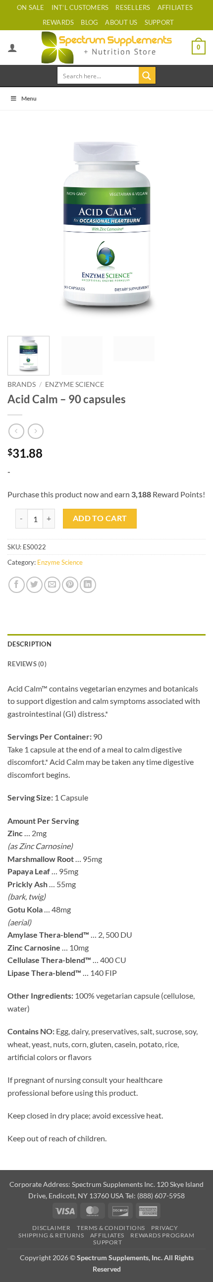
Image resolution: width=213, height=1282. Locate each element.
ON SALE (31, 7)
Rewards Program (162, 1235)
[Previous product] (35, 431)
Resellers (132, 7)
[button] (199, 47)
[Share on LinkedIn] (88, 585)
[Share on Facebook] (16, 585)
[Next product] (16, 431)
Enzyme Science (74, 384)
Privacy (164, 1227)
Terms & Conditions (111, 1227)
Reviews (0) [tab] (27, 664)
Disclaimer (51, 1227)
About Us (121, 22)
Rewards (58, 22)
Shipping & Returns (51, 1235)
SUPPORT (159, 22)
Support (107, 1242)
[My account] (12, 47)
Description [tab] (29, 644)
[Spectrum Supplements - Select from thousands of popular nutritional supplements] (106, 47)
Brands (21, 384)
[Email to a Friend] (52, 585)
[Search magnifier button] (147, 75)
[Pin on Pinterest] (70, 585)
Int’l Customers (80, 7)
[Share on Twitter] (34, 585)
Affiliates (175, 7)
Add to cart (100, 518)
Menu (29, 98)
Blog (89, 22)
